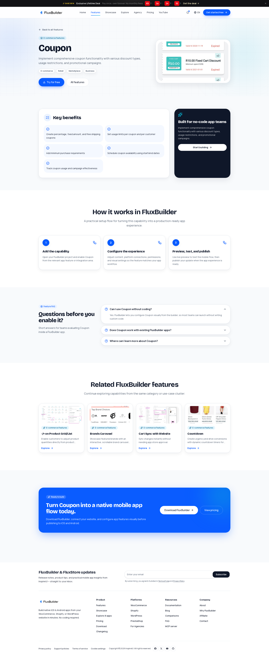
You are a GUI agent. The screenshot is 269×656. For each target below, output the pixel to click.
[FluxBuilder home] (51, 12)
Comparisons (172, 615)
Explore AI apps (104, 615)
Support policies (61, 648)
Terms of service (80, 648)
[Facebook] (155, 648)
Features (95, 12)
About (203, 605)
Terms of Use (163, 581)
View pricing (211, 510)
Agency (138, 12)
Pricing (150, 12)
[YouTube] (167, 648)
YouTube (163, 12)
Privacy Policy (178, 581)
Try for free (53, 82)
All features (77, 82)
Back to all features (52, 29)
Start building (200, 147)
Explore (125, 12)
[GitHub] (173, 648)
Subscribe (221, 574)
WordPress (136, 615)
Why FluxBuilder (208, 610)
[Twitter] (161, 648)
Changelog (102, 631)
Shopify (134, 610)
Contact (204, 620)
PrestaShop (137, 620)
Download (101, 626)
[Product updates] (188, 12)
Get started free (215, 12)
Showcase (110, 12)
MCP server (171, 626)
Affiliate (204, 615)
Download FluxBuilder (177, 510)
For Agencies (137, 626)
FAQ (167, 620)
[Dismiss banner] (265, 3)
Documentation (173, 605)
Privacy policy (45, 648)
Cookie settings (98, 648)
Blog (167, 610)
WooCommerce (139, 605)
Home (83, 12)
